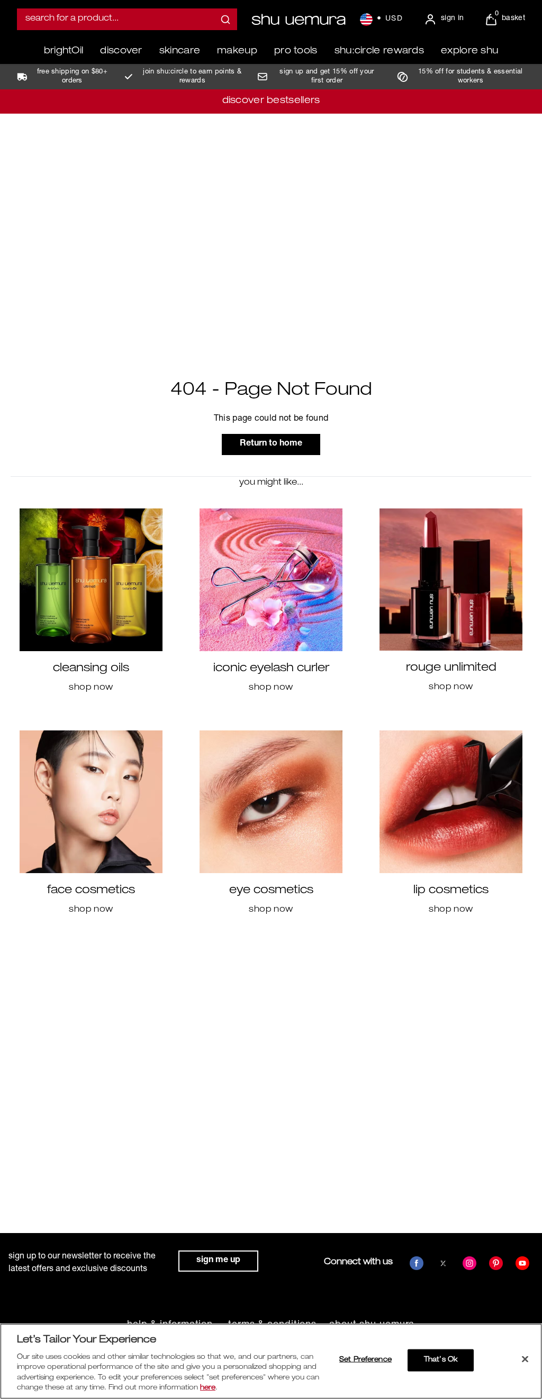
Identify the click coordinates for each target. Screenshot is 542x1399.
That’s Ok (440, 1360)
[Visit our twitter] (443, 1263)
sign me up (218, 1260)
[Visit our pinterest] (496, 1263)
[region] (271, 1361)
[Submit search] (225, 19)
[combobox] (127, 19)
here (207, 1388)
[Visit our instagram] (469, 1263)
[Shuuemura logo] (298, 19)
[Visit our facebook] (416, 1263)
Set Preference (365, 1360)
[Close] (525, 1359)
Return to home (271, 444)
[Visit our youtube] (522, 1263)
